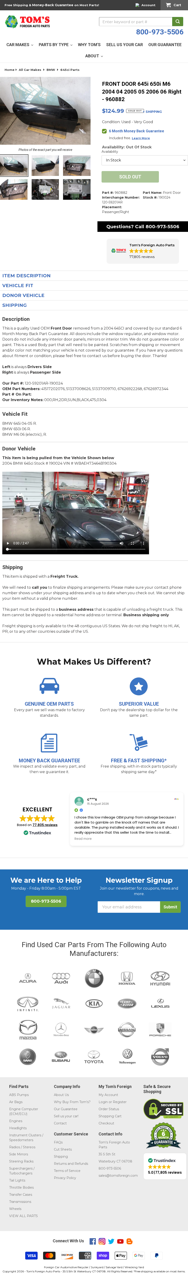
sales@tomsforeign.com (118, 1176)
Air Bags (15, 1102)
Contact (60, 1123)
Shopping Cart (110, 1116)
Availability (110, 152)
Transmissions (20, 1202)
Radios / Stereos (22, 1147)
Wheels (15, 1209)
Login (103, 1102)
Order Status (109, 1109)
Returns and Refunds (71, 1164)
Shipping (61, 1156)
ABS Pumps (19, 1095)
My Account (108, 1095)
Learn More (141, 138)
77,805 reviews (45, 825)
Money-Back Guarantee (52, 5)
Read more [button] (83, 839)
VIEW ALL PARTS (23, 1216)
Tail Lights (17, 1180)
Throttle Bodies (21, 1187)
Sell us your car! (66, 1116)
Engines (15, 1121)
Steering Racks (21, 1161)
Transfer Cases (20, 1195)
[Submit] (177, 21)
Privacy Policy (65, 1178)
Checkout (106, 1123)
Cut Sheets (63, 1149)
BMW (51, 70)
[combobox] (141, 21)
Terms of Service (67, 1171)
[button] (143, 251)
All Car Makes (30, 70)
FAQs (58, 1142)
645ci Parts (70, 70)
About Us (61, 1095)
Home (9, 70)
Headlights (18, 1128)
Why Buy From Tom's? (72, 1102)
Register (120, 1102)
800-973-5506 (159, 32)
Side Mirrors (18, 1154)
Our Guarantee (65, 1109)
